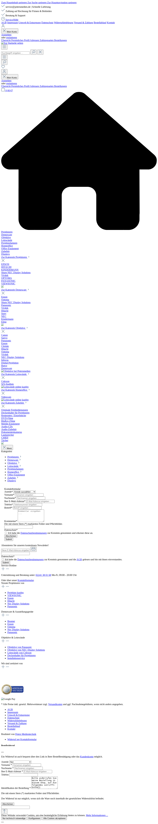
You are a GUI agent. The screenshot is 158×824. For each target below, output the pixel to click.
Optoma (11, 626)
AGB (4, 22)
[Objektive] (15, 371)
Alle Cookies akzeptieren (54, 818)
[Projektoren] (2, 286)
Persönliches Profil (20, 40)
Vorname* (9, 494)
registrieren (11, 37)
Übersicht (6, 40)
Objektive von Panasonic (19, 647)
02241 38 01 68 (43, 575)
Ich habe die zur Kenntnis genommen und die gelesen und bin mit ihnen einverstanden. (63, 559)
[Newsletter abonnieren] (33, 549)
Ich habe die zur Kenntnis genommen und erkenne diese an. (50, 533)
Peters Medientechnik (25, 734)
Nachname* (10, 498)
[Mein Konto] (3, 27)
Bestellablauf (100, 22)
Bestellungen (60, 40)
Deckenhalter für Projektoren (21, 655)
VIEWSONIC (14, 595)
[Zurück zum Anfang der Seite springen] (4, 811)
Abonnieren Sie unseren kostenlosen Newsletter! (25, 545)
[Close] (2, 822)
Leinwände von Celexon (19, 652)
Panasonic (12, 606)
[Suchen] (33, 52)
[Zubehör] (2, 443)
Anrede (5, 762)
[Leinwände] (15, 387)
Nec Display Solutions (18, 603)
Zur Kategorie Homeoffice (14, 390)
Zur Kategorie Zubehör (13, 403)
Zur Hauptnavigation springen (62, 2)
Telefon (5, 774)
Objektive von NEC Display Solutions (26, 650)
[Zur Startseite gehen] (12, 43)
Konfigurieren (34, 818)
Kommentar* (11, 521)
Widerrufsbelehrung (63, 22)
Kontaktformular (26, 580)
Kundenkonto (87, 756)
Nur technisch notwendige (13, 818)
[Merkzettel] (3, 67)
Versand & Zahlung (83, 22)
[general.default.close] (2, 752)
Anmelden (6, 34)
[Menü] (4, 47)
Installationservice (16, 658)
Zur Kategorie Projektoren (14, 257)
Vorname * (6, 765)
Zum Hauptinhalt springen (14, 2)
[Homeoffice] (15, 399)
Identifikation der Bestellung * (16, 788)
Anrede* (8, 491)
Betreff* (8, 507)
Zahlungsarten (47, 40)
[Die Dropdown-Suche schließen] (40, 52)
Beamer (11, 621)
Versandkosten (55, 704)
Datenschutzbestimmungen (34, 533)
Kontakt (111, 22)
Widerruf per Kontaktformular (22, 739)
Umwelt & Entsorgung (30, 22)
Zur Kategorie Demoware (14, 289)
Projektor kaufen (15, 592)
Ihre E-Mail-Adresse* (15, 501)
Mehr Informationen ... (97, 815)
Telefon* (9, 504)
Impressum (12, 22)
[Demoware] (2, 325)
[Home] (79, 161)
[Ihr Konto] (4, 71)
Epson (10, 598)
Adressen (35, 40)
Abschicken (11, 536)
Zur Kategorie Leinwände (14, 374)
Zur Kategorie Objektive (13, 328)
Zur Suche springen (37, 2)
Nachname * (7, 768)
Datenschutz (47, 22)
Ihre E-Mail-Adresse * (12, 771)
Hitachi (11, 601)
